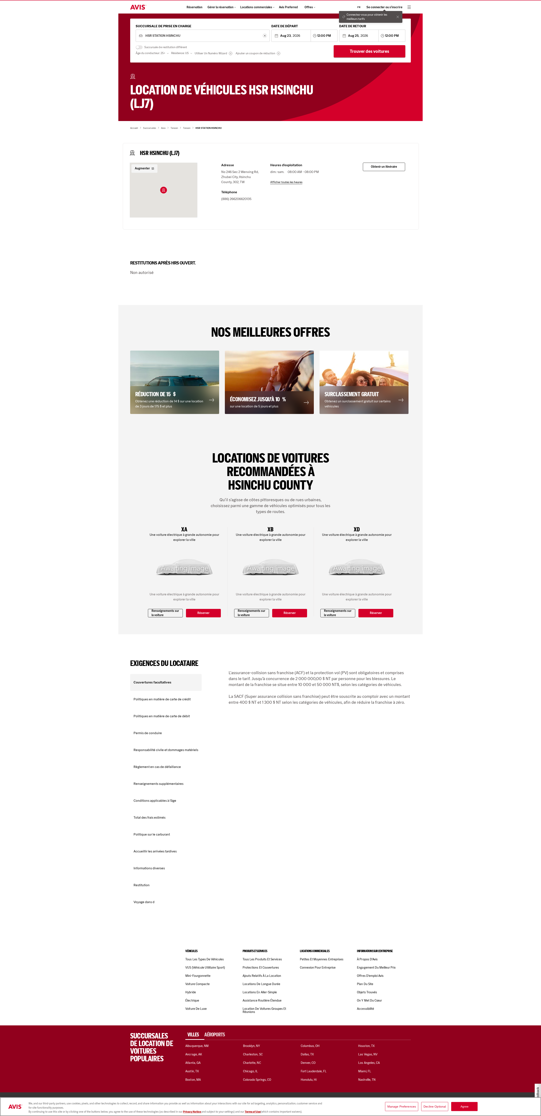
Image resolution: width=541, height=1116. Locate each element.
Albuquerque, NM (197, 1046)
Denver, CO (308, 1063)
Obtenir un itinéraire (384, 167)
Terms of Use (253, 1111)
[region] (270, 1106)
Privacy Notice (192, 1111)
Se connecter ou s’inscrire (384, 7)
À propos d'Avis (367, 959)
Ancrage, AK (193, 1054)
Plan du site (365, 984)
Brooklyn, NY (251, 1046)
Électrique (192, 1000)
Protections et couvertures (261, 967)
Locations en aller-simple (260, 992)
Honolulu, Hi (309, 1080)
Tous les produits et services (262, 959)
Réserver (203, 613)
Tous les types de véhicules (204, 959)
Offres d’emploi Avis (370, 976)
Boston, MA (193, 1080)
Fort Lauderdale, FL (314, 1071)
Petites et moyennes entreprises (321, 959)
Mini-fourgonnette (197, 976)
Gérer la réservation (221, 7)
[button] (163, 190)
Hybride (190, 992)
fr (359, 7)
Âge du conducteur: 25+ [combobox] (150, 53)
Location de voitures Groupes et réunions (264, 1010)
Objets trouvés (367, 992)
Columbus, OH (310, 1046)
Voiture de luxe (196, 1009)
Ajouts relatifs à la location (262, 976)
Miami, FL (364, 1071)
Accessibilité (365, 1009)
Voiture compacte (197, 984)
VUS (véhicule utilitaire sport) (205, 967)
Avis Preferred (288, 7)
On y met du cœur (369, 1000)
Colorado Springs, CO (257, 1080)
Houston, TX (366, 1046)
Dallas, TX (307, 1054)
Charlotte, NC (252, 1063)
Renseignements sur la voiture (165, 613)
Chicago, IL (250, 1071)
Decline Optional (435, 1106)
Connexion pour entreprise (318, 967)
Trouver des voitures (369, 51)
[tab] (194, 1035)
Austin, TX (192, 1071)
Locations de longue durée (261, 984)
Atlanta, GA (193, 1063)
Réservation (194, 7)
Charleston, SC (253, 1054)
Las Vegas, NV (367, 1054)
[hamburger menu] (409, 7)
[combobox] (202, 36)
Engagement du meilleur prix (376, 967)
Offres (309, 7)
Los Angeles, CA (369, 1063)
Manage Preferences (401, 1106)
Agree (464, 1106)
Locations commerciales (256, 7)
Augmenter (142, 168)
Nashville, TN (367, 1080)
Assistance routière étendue (262, 1000)
